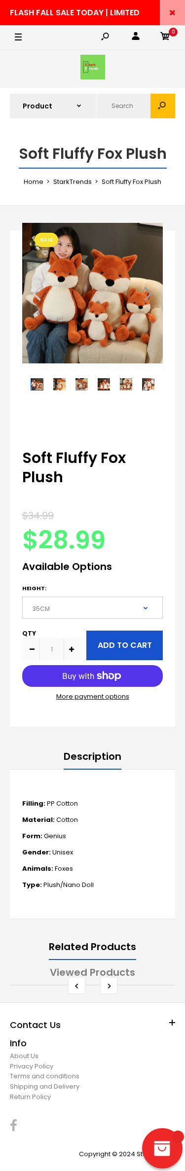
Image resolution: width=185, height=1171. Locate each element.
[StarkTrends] (92, 69)
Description (92, 756)
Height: (34, 588)
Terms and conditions (44, 1076)
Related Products (92, 947)
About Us (24, 1056)
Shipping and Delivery (44, 1086)
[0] (165, 37)
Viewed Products (92, 972)
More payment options (92, 696)
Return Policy (30, 1096)
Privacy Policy (31, 1066)
